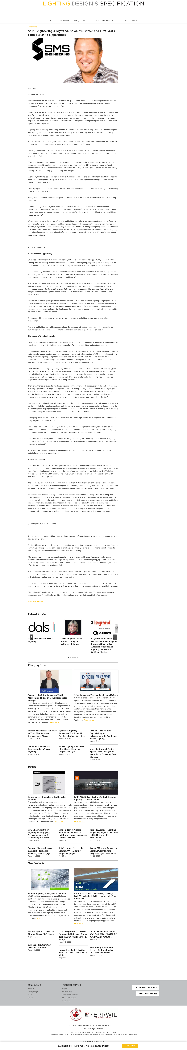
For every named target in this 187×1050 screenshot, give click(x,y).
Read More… (55, 722)
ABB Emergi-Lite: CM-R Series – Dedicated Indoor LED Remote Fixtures (102, 950)
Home (52, 20)
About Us (31, 989)
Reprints (65, 989)
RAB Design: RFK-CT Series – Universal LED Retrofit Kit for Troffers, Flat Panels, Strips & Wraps (73, 935)
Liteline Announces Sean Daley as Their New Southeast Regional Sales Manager (42, 733)
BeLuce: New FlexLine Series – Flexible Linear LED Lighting (42, 933)
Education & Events (110, 20)
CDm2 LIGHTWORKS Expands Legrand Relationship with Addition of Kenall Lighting (103, 734)
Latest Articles (33, 27)
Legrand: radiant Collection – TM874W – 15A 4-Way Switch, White (73, 953)
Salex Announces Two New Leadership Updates (96, 695)
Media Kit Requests (69, 998)
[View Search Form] (141, 20)
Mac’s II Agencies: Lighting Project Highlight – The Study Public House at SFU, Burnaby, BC (104, 834)
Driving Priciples (33, 992)
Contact (124, 20)
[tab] (68, 657)
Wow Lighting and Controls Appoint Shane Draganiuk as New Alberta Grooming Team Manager (103, 753)
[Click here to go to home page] (37, 20)
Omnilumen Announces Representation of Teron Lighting (39, 749)
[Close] (185, 1043)
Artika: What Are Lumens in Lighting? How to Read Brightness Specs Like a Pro (103, 851)
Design (77, 20)
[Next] (115, 637)
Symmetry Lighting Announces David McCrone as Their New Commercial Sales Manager (47, 698)
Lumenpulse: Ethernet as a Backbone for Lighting (47, 798)
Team (30, 995)
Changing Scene (37, 665)
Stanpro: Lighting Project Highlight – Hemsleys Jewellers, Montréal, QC (40, 851)
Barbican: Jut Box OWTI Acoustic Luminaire (39, 946)
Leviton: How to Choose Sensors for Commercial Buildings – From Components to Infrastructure (73, 834)
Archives (133, 20)
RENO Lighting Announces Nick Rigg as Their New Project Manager (71, 749)
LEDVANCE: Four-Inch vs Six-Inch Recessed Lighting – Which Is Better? (95, 798)
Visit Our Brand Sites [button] (147, 994)
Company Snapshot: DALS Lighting (40, 640)
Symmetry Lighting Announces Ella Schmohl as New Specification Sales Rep (72, 733)
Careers (30, 998)
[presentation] (41, 627)
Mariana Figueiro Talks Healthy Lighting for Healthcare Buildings (71, 641)
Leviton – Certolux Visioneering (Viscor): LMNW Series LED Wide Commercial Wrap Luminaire (95, 896)
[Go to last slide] (31, 637)
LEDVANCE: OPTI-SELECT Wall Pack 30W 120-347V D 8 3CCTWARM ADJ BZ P (103, 934)
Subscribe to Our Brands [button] (145, 987)
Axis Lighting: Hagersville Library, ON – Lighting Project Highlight (71, 851)
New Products (36, 863)
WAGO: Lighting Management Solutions (47, 893)
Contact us (66, 1001)
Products (86, 20)
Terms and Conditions (70, 995)
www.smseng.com (35, 601)
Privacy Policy (67, 992)
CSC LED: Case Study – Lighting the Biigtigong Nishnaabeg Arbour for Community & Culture (39, 834)
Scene (96, 20)
